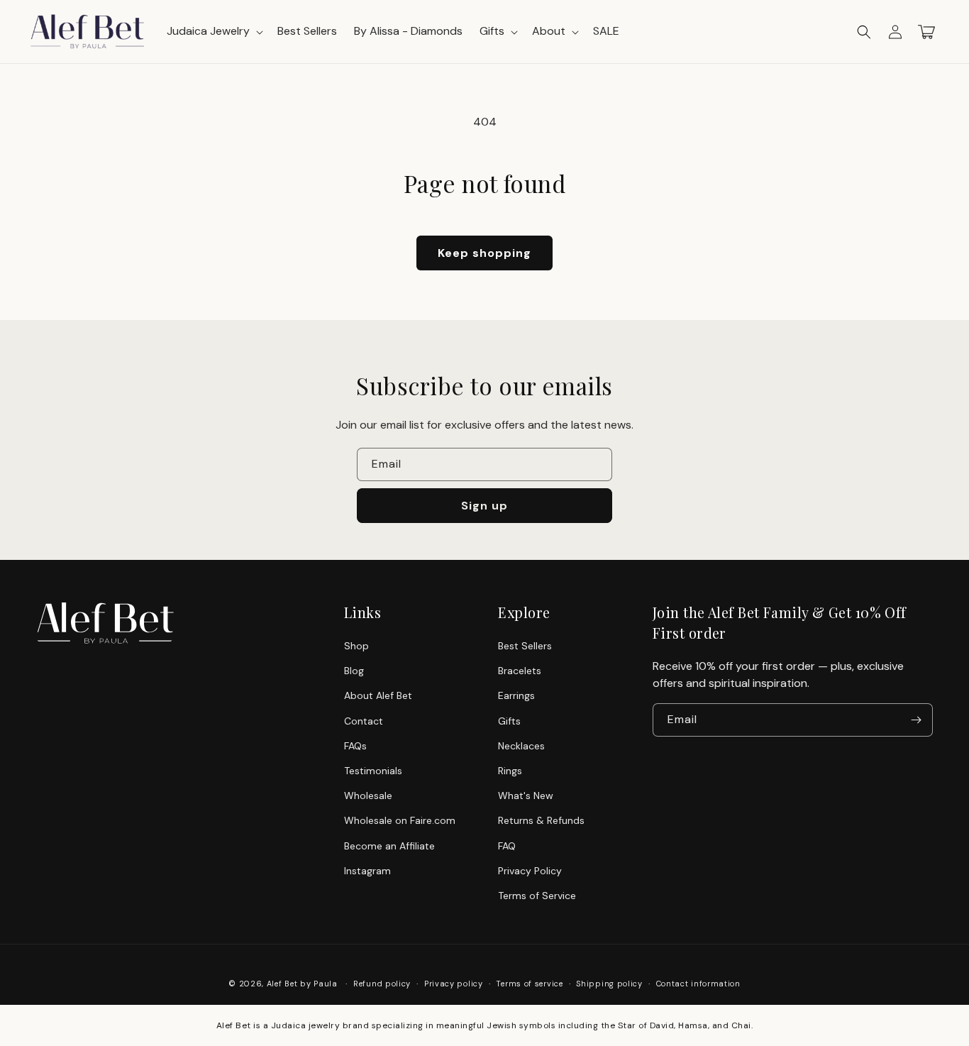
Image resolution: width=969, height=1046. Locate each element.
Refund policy (382, 984)
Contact (363, 721)
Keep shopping (484, 253)
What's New (525, 795)
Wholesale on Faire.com (399, 820)
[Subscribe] (916, 720)
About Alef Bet (378, 695)
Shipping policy (609, 984)
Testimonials (373, 770)
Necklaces (521, 745)
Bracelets (519, 670)
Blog (354, 670)
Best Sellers (525, 645)
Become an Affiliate (389, 845)
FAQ (507, 845)
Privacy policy (453, 984)
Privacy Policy (530, 870)
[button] (864, 32)
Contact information (698, 984)
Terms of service (529, 984)
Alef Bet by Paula (302, 984)
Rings (510, 770)
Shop (356, 645)
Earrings (516, 695)
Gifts (509, 721)
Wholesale (368, 795)
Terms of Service (537, 895)
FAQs (355, 745)
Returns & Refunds (541, 820)
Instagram (367, 870)
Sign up (484, 505)
